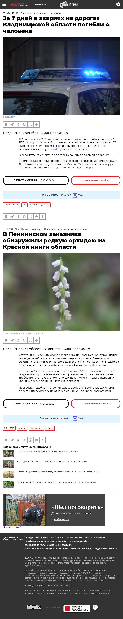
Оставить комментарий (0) (96, 180)
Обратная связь (74, 538)
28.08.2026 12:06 (11, 229)
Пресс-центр (57, 538)
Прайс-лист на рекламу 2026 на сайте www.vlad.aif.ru (52, 549)
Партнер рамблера (52, 607)
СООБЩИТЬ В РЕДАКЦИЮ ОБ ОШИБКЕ (99, 549)
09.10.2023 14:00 (10, 13)
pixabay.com (9, 117)
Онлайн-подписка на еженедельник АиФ (45, 541)
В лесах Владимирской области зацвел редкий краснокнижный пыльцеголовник (57, 472)
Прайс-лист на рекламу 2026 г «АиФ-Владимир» (48, 545)
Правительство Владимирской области (23, 333)
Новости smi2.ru (13, 527)
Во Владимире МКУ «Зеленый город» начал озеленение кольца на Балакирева (56, 482)
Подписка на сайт (78, 541)
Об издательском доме (37, 538)
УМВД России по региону (70, 149)
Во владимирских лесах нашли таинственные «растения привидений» (52, 461)
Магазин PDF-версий (95, 538)
